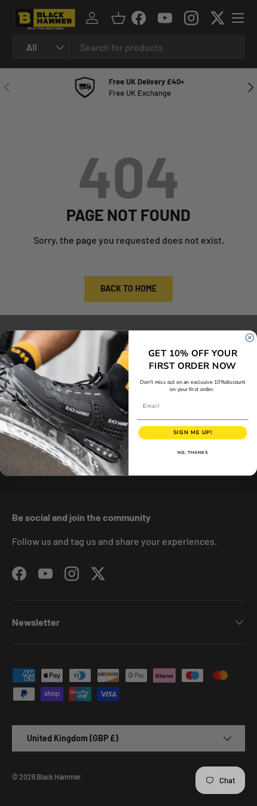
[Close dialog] (249, 337)
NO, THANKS (193, 452)
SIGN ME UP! (193, 433)
